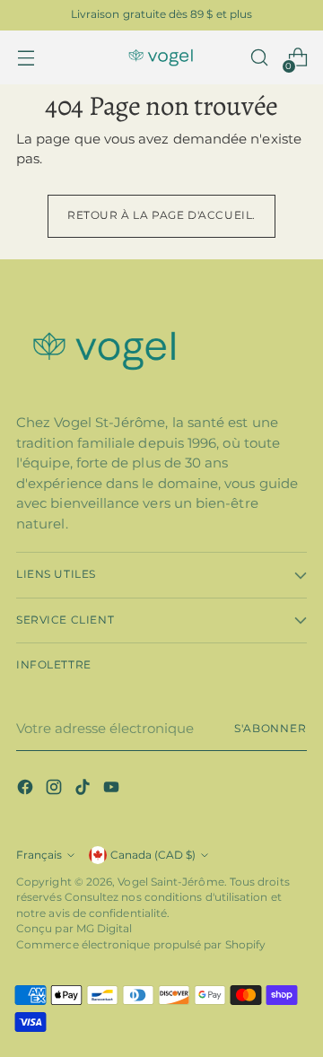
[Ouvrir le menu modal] (25, 57)
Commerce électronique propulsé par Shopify (141, 945)
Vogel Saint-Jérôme (170, 882)
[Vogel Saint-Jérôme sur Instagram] (55, 790)
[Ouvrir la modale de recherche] (258, 57)
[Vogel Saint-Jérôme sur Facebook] (27, 790)
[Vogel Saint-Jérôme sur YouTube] (113, 790)
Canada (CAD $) (153, 855)
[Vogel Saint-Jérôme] (161, 57)
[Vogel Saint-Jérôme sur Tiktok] (84, 790)
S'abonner (270, 728)
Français (39, 855)
